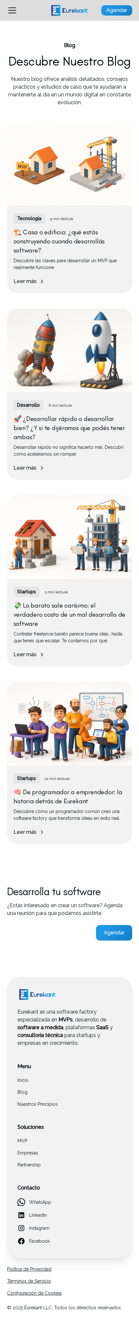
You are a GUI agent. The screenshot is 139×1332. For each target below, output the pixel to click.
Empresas (27, 1152)
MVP (22, 1140)
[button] (25, 10)
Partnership (29, 1164)
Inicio (22, 1080)
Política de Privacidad (29, 1269)
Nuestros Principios (37, 1104)
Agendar (116, 10)
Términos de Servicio (29, 1281)
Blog (22, 1092)
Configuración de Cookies (34, 1293)
